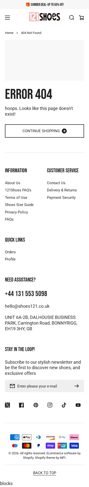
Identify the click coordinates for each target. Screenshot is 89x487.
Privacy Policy (16, 212)
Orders (10, 252)
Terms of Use (16, 197)
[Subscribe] (78, 386)
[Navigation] (7, 17)
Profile (10, 259)
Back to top (44, 473)
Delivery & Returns (62, 190)
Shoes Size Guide (19, 205)
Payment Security (61, 197)
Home (9, 33)
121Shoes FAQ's (18, 190)
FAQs (9, 219)
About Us (12, 183)
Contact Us (56, 183)
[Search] (72, 18)
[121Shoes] (44, 17)
